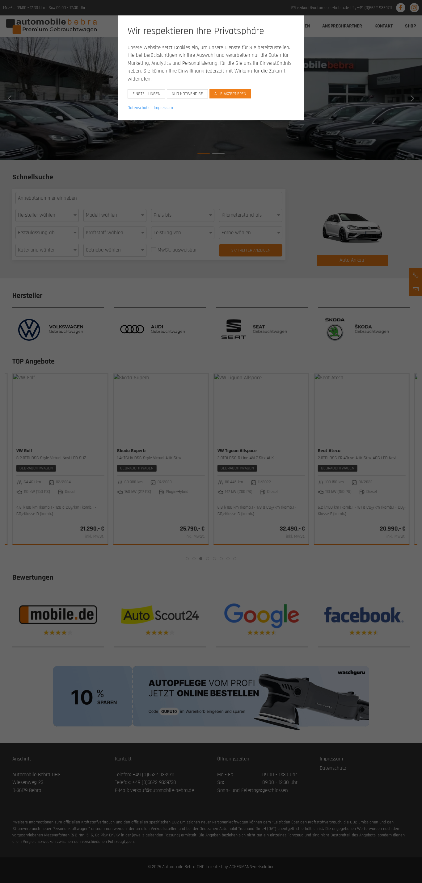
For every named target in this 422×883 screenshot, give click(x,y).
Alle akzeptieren (230, 94)
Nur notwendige (187, 94)
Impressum (163, 107)
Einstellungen (146, 94)
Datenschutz (139, 107)
